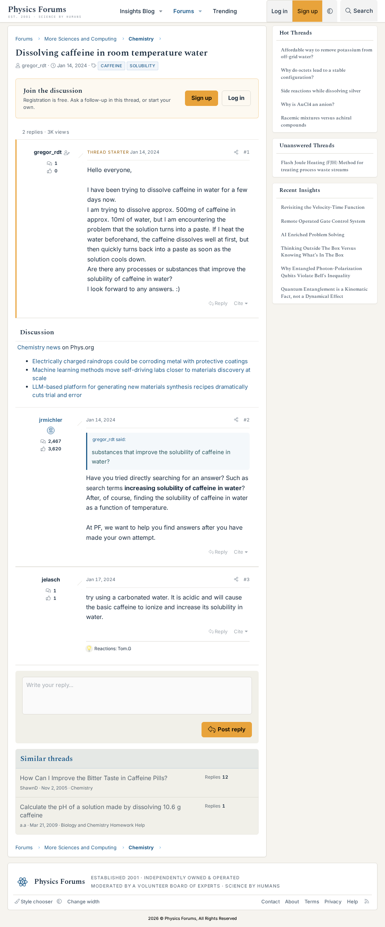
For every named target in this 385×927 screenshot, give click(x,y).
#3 (247, 579)
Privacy (332, 901)
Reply (221, 303)
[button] (161, 11)
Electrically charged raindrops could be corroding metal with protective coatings (140, 361)
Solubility (142, 65)
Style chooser (37, 901)
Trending (225, 11)
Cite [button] (238, 303)
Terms (312, 901)
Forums (183, 11)
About (292, 901)
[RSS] (367, 901)
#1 (247, 152)
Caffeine (111, 65)
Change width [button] (83, 901)
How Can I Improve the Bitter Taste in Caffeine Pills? (93, 778)
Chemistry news (39, 347)
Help (352, 901)
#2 (247, 420)
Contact (270, 901)
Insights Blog (137, 11)
